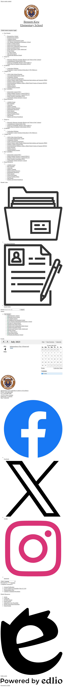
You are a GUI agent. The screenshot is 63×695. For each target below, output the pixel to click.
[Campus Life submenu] (4, 73)
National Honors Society (13, 87)
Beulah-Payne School (12, 37)
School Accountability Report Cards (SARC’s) (19, 62)
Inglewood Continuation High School (17, 46)
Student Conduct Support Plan (15, 81)
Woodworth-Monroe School (14, 55)
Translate (12, 583)
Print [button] (43, 342)
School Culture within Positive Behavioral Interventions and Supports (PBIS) (27, 80)
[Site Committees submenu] (4, 153)
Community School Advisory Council (17, 97)
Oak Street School (12, 53)
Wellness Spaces (11, 86)
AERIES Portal (11, 102)
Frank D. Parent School (13, 43)
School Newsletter (12, 112)
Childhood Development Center (15, 40)
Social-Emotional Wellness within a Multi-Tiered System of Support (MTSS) (27, 83)
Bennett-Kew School (12, 36)
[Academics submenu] (4, 67)
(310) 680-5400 (9, 392)
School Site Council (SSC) (14, 92)
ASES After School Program (14, 74)
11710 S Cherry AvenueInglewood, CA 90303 (7, 395)
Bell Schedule (10, 103)
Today (43, 368)
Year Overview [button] (50, 342)
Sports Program (11, 84)
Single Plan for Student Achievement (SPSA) (19, 64)
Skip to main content (6, 1)
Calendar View (58, 368)
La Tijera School (11, 52)
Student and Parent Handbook (15, 116)
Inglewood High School (13, 48)
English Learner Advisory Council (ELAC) (18, 95)
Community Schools (12, 77)
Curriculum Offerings (12, 68)
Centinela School (11, 39)
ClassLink (9, 105)
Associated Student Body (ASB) (15, 75)
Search (2, 309)
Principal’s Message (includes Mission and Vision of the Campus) (24, 59)
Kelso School (10, 51)
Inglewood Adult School (13, 45)
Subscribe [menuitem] (58, 342)
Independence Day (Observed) (19, 346)
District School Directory (13, 108)
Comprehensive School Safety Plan (16, 61)
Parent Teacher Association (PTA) (16, 96)
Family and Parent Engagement (15, 78)
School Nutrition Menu (13, 114)
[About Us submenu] (4, 58)
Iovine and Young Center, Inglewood (16, 49)
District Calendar (11, 106)
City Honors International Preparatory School (19, 42)
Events (45, 373)
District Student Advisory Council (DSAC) (18, 93)
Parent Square (10, 111)
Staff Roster (10, 115)
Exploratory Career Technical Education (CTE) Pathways (22, 70)
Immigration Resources (13, 109)
